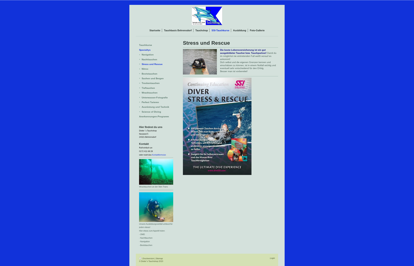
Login (272, 258)
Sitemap (159, 258)
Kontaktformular (159, 155)
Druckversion (148, 258)
